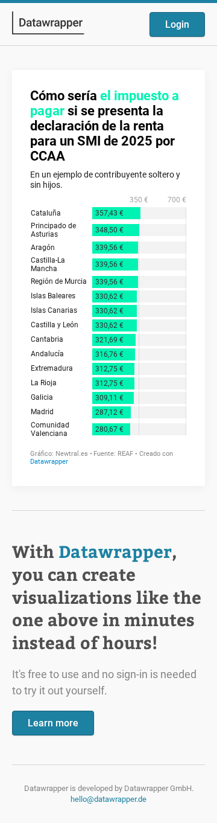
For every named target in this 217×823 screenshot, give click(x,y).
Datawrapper (115, 551)
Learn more (53, 723)
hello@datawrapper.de (108, 799)
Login (177, 24)
